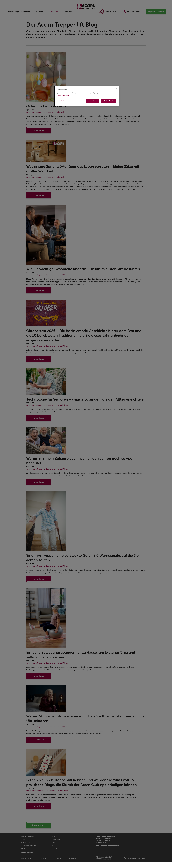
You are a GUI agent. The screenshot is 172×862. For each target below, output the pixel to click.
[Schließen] (116, 89)
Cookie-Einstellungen (64, 100)
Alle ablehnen (92, 100)
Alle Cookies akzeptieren (108, 100)
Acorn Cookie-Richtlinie (63, 95)
